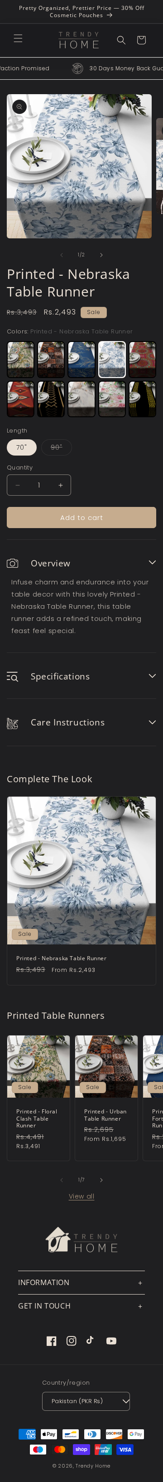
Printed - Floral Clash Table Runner (37, 1118)
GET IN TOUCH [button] (44, 1306)
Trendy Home (93, 1465)
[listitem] (20, 359)
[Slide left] (62, 255)
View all (82, 1196)
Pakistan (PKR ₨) (77, 1401)
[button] (18, 38)
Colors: (70, 331)
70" (21, 447)
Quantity (20, 467)
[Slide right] (101, 255)
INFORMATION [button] (44, 1282)
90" (61, 449)
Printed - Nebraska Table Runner (61, 958)
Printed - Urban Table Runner (105, 1115)
